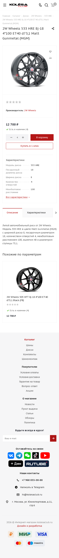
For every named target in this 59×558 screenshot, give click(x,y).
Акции (29, 390)
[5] (19, 102)
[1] (7, 102)
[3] (13, 102)
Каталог (29, 339)
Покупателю (29, 366)
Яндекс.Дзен (15, 463)
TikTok (35, 455)
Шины (29, 345)
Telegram (19, 455)
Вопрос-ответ (29, 386)
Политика (29, 422)
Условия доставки (29, 377)
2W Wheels (30, 110)
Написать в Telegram (32, 487)
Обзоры (29, 418)
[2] (10, 102)
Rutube (37, 463)
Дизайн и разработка (29, 525)
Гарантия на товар (29, 381)
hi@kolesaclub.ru (32, 494)
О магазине (29, 398)
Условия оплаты (29, 372)
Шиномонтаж (29, 358)
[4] (16, 102)
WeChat (27, 455)
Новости (29, 404)
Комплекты (29, 354)
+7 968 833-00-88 (32, 480)
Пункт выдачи (29, 408)
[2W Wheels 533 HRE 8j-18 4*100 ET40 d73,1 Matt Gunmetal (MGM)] (29, 69)
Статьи (29, 413)
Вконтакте (11, 455)
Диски (29, 349)
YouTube (45, 455)
